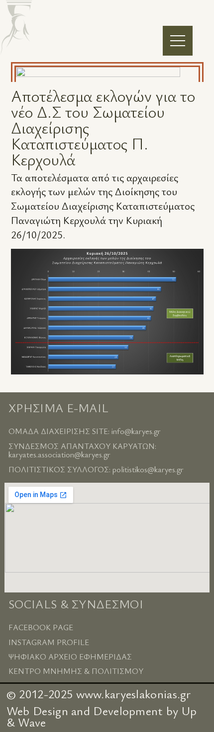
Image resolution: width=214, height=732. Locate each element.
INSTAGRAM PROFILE (48, 642)
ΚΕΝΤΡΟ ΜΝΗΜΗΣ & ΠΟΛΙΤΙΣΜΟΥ (75, 670)
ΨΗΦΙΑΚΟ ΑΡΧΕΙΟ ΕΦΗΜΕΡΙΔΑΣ (70, 656)
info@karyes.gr (136, 431)
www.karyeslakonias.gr (133, 694)
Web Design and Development (84, 711)
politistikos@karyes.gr (148, 469)
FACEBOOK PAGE (40, 627)
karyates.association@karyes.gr (59, 454)
